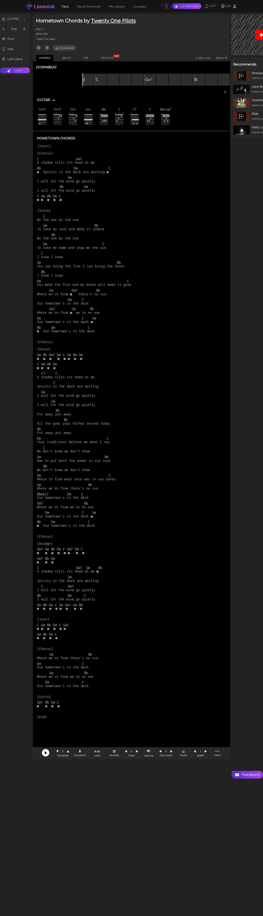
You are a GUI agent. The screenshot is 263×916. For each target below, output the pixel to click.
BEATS (67, 57)
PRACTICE (109, 57)
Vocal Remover (89, 6)
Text (14, 29)
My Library (117, 6)
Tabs (65, 6)
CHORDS (44, 57)
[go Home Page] (40, 6)
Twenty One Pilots (113, 21)
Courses (139, 6)
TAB (85, 57)
